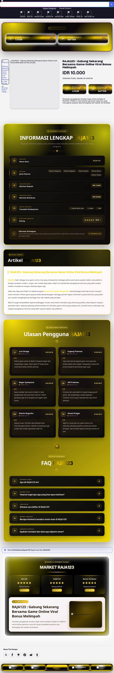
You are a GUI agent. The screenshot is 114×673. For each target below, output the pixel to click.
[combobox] (54, 4)
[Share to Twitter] (6, 655)
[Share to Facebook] (12, 655)
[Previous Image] (12, 84)
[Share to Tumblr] (37, 655)
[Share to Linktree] (18, 655)
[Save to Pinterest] (24, 655)
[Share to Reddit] (31, 655)
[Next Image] (57, 84)
